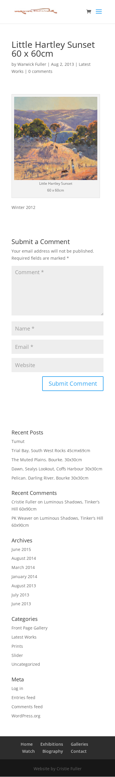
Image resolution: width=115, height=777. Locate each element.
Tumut (18, 441)
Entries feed (23, 697)
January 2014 (24, 576)
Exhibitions (51, 744)
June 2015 (21, 549)
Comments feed (27, 706)
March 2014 (23, 567)
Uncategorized (26, 664)
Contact (79, 751)
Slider (17, 655)
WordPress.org (26, 716)
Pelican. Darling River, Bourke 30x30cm (50, 478)
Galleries (79, 744)
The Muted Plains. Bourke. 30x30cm (47, 459)
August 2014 (24, 558)
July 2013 (20, 595)
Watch (28, 751)
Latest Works (24, 637)
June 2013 (21, 603)
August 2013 (24, 585)
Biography (52, 751)
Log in (17, 688)
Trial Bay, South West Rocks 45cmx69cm (51, 450)
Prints (17, 646)
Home (27, 744)
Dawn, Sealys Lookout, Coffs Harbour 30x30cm (57, 469)
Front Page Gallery (29, 628)
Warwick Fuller (31, 64)
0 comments (40, 71)
